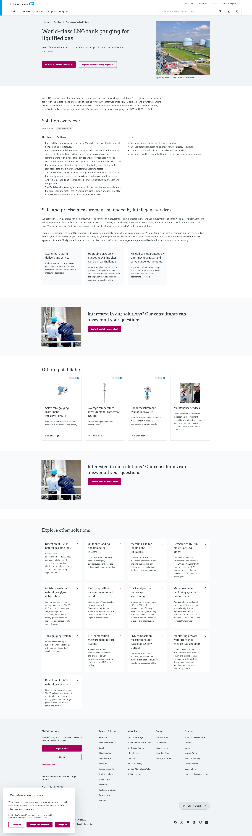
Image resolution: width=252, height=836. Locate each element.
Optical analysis (106, 774)
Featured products (107, 790)
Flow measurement (107, 742)
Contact (214, 3)
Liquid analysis (105, 753)
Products (103, 737)
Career (187, 748)
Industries (46, 22)
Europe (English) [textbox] (230, 3)
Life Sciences (133, 753)
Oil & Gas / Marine (136, 748)
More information (50, 764)
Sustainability (191, 769)
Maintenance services (187, 408)
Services (102, 800)
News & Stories (191, 753)
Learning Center (163, 753)
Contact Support (163, 737)
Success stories (191, 763)
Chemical (132, 758)
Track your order (163, 758)
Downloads (202, 3)
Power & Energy (135, 763)
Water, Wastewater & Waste (140, 742)
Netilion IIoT (104, 779)
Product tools (188, 3)
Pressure (103, 763)
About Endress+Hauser (195, 737)
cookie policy (42, 818)
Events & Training (192, 758)
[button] (59, 64)
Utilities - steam (134, 774)
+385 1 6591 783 (55, 787)
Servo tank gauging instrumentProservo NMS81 (57, 412)
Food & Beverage (135, 737)
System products (106, 769)
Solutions (58, 22)
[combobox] (231, 3)
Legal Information (85, 824)
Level (101, 748)
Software (103, 784)
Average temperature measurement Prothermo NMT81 (103, 412)
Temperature (105, 758)
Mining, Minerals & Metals (139, 769)
